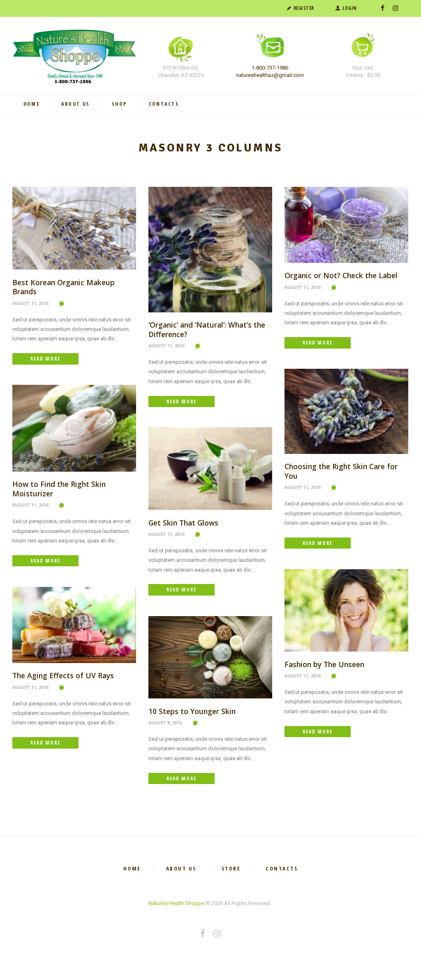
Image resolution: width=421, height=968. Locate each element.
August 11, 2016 (30, 303)
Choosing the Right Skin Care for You (341, 471)
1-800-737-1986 (270, 68)
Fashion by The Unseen (324, 664)
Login (349, 8)
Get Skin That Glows (183, 523)
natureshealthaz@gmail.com (270, 75)
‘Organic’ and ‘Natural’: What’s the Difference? (206, 329)
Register (304, 8)
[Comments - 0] (63, 304)
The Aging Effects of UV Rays (63, 675)
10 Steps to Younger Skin (192, 711)
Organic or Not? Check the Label (341, 275)
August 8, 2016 (165, 723)
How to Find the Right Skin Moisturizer (59, 488)
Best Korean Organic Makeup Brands (63, 287)
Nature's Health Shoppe (176, 903)
